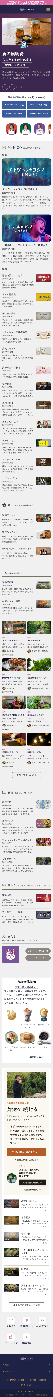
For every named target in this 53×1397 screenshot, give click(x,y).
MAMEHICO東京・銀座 (38, 104)
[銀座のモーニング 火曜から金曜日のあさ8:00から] (26, 31)
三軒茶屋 (13, 1380)
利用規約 (9, 1395)
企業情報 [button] (9, 1371)
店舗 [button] (7, 1364)
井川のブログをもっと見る (26, 1305)
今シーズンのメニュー (26, 986)
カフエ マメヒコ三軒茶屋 (14, 104)
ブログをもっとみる (26, 775)
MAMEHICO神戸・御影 (14, 113)
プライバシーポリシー (24, 1395)
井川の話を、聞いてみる (26, 1151)
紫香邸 (43, 1380)
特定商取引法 (42, 1395)
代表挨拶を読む (32, 1189)
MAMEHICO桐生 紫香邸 (39, 113)
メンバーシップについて (38, 951)
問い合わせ (28, 1385)
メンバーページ (38, 957)
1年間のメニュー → (38, 1057)
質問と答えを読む (32, 1182)
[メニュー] (48, 9)
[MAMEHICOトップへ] (26, 9)
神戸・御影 (32, 1380)
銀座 (22, 1380)
